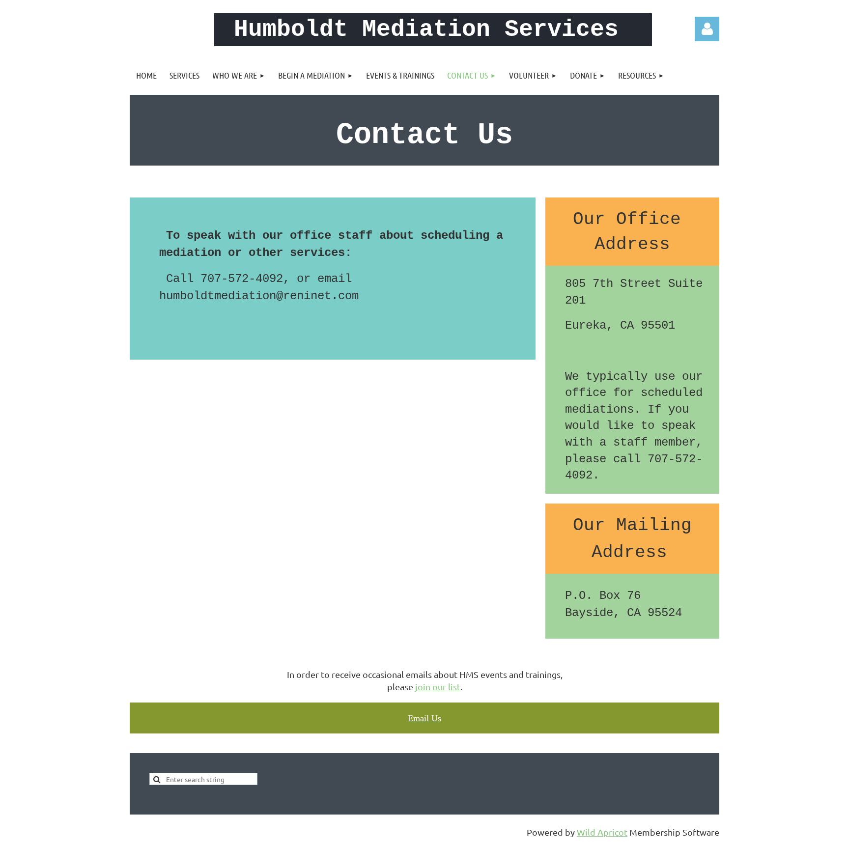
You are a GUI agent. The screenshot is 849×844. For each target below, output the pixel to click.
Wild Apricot (602, 832)
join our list (437, 686)
